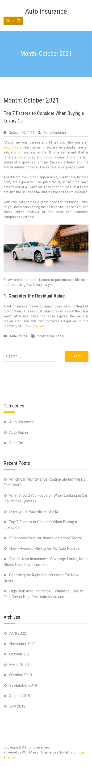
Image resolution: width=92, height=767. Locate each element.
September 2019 (23, 685)
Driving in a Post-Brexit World (33, 511)
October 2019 (20, 675)
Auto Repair (18, 336)
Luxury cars (12, 147)
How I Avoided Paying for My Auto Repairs (44, 548)
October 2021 (20, 654)
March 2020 (19, 664)
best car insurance (51, 336)
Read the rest (35, 326)
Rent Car (16, 443)
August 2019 (19, 696)
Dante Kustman (54, 133)
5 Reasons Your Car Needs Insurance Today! (45, 538)
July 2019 (17, 706)
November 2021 (22, 643)
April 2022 (17, 633)
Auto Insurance (46, 11)
